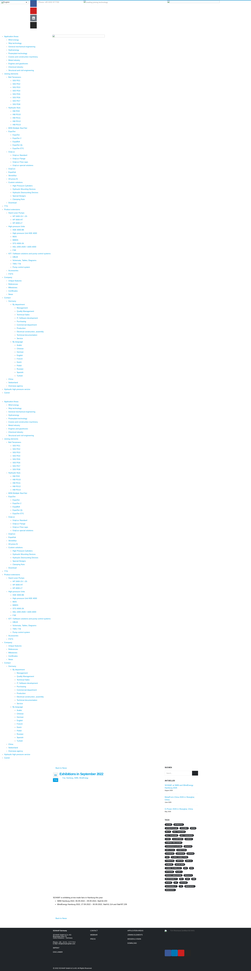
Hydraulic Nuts (14, 108)
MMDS (15, 240)
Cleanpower (177, 839)
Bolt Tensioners (14, 77)
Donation (188, 846)
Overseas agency (15, 386)
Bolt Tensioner (179, 831)
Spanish (20, 372)
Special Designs (19, 196)
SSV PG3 (16, 87)
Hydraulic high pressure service (17, 389)
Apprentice (178, 824)
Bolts (168, 831)
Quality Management (25, 311)
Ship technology (15, 43)
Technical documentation (27, 335)
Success (183, 882)
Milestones (12, 287)
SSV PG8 (16, 104)
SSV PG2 (16, 84)
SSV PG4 (16, 91)
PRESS (93, 939)
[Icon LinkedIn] (33, 18)
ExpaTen (12, 131)
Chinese (20, 349)
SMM (76, 778)
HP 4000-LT (17, 223)
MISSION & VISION (134, 939)
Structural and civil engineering (21, 70)
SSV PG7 (16, 101)
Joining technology (173, 868)
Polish (19, 365)
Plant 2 (179, 871)
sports (168, 882)
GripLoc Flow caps (20, 162)
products (188, 875)
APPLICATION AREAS (135, 931)
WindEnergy (83, 778)
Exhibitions (181, 850)
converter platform (173, 846)
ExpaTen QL (18, 145)
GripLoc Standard (20, 155)
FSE (14, 250)
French (20, 359)
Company (8, 277)
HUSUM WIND (180, 864)
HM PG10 (17, 114)
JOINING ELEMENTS (135, 935)
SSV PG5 (16, 94)
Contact (7, 298)
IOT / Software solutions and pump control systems (29, 254)
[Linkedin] (174, 953)
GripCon (11, 169)
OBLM (15, 257)
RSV (181, 879)
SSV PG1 (16, 80)
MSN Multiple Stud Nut (17, 128)
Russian (20, 369)
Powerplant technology (17, 53)
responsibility (171, 879)
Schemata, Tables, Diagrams (24, 260)
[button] (25, 398)
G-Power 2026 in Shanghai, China (179, 809)
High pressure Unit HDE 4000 (25, 233)
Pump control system (21, 267)
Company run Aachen (173, 842)
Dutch (19, 362)
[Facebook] (33, 3)
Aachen (168, 824)
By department (19, 304)
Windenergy (189, 886)
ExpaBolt (16, 142)
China (10, 379)
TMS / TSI (17, 264)
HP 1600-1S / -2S (20, 216)
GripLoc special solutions (23, 165)
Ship (187, 879)
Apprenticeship (171, 828)
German (20, 352)
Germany (12, 301)
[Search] (195, 773)
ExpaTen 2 (17, 138)
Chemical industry (15, 67)
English (20, 355)
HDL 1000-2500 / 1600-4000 (24, 247)
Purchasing (21, 321)
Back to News (61, 768)
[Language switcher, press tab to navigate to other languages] (14, 2)
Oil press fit (13, 179)
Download (12, 203)
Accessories (13, 270)
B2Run (193, 828)
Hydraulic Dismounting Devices (25, 192)
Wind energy (13, 40)
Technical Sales (23, 315)
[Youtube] (33, 11)
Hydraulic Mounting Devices (24, 189)
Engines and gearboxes (18, 64)
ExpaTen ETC (18, 148)
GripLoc (11, 152)
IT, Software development (27, 318)
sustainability (171, 886)
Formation (169, 861)
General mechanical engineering (21, 47)
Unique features (15, 281)
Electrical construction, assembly (30, 332)
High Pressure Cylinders (23, 186)
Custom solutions (15, 182)
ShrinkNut (12, 175)
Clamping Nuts (19, 199)
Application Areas (11, 36)
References (13, 284)
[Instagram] (33, 25)
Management (22, 308)
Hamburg (69, 778)
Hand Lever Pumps (16, 213)
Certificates (13, 291)
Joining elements (11, 74)
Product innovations (173, 875)
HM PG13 (17, 125)
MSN (191, 868)
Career (7, 393)
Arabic (19, 345)
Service (20, 338)
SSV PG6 (16, 97)
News (10, 294)
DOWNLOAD (132, 943)
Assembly (184, 828)
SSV (175, 882)
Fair (63, 778)
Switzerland (13, 382)
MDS (15, 237)
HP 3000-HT (18, 220)
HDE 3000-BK (18, 230)
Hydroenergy (13, 50)
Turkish (20, 376)
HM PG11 (17, 118)
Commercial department (27, 325)
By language (18, 342)
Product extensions (12, 209)
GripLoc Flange (19, 159)
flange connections (179, 857)
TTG (6, 206)
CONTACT (94, 931)
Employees (170, 850)
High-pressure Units (16, 226)
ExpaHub (12, 172)
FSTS (10, 274)
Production (21, 328)
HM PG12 (17, 121)
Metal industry (14, 60)
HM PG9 (16, 111)
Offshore (169, 871)
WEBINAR (94, 935)
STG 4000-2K (18, 243)
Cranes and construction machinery (23, 57)
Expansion (169, 853)
